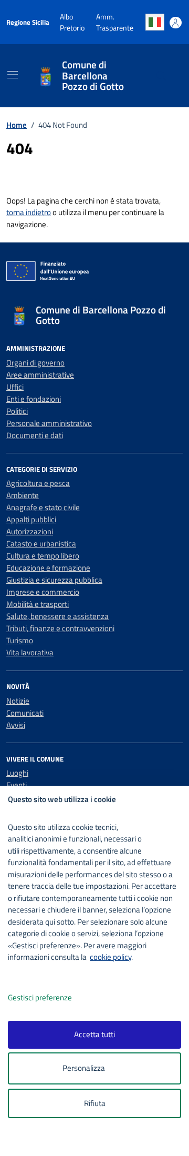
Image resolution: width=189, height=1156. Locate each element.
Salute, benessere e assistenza (57, 616)
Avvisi (15, 725)
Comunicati (25, 713)
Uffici (15, 387)
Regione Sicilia (27, 22)
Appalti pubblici (31, 519)
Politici (17, 411)
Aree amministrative (40, 375)
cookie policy (110, 957)
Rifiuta (95, 1103)
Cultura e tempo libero (42, 556)
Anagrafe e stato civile (43, 507)
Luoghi (17, 773)
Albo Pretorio (72, 22)
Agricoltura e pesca (38, 483)
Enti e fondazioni (33, 399)
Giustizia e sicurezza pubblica (54, 580)
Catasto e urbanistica (41, 544)
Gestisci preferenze (40, 997)
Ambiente (22, 495)
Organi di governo (35, 363)
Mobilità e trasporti (37, 604)
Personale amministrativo (49, 423)
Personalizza (83, 1068)
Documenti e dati (34, 435)
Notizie (17, 701)
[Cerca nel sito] (161, 76)
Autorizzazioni (29, 531)
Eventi (16, 785)
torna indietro (28, 212)
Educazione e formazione (48, 568)
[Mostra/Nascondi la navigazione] (12, 74)
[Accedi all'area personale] (176, 23)
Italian (154, 22)
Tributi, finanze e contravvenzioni (60, 628)
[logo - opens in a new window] (98, 1141)
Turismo (19, 640)
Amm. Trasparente (114, 22)
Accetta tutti (94, 1034)
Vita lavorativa (30, 652)
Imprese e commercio (42, 592)
